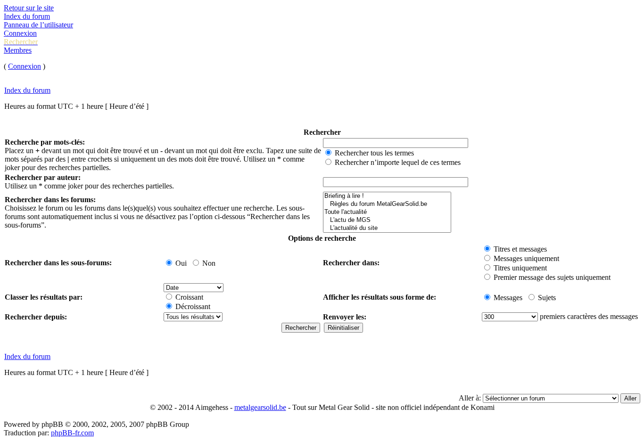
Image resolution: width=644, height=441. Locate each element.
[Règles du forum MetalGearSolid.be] (387, 204)
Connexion (20, 33)
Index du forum (27, 16)
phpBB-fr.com (72, 433)
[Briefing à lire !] (387, 196)
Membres (18, 50)
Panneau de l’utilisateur (38, 25)
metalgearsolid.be (260, 407)
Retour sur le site (29, 8)
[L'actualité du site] (387, 228)
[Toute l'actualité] (387, 212)
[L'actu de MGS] (387, 220)
